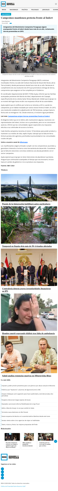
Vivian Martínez (6, 21)
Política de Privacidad (7, 486)
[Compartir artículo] (11, 23)
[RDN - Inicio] (8, 4)
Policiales (35, 9)
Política (25, 9)
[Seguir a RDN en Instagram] (2, 471)
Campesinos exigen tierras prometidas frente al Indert (29, 116)
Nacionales (14, 9)
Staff (24, 486)
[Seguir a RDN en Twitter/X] (2, 474)
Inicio (4, 9)
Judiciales (45, 9)
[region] (29, 441)
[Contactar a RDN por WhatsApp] (2, 477)
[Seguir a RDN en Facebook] (2, 468)
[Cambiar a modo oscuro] (51, 3)
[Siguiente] (55, 441)
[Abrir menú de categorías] (56, 4)
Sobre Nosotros (17, 486)
